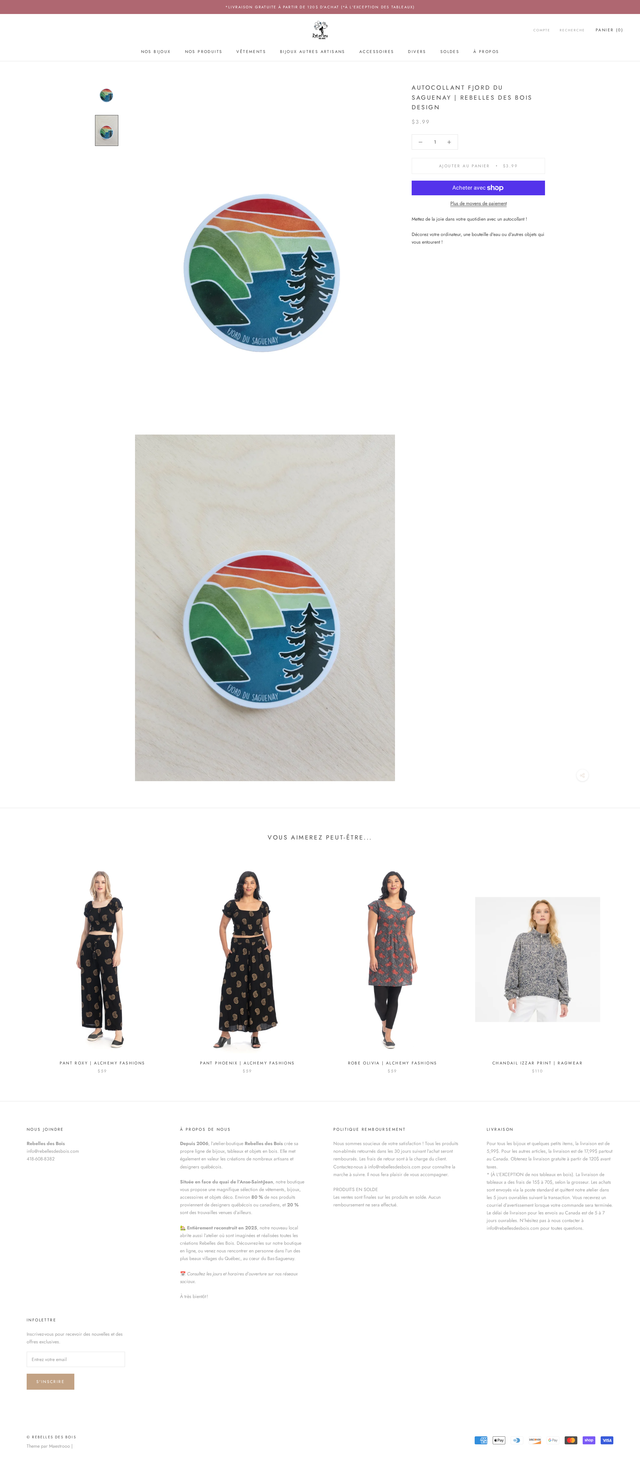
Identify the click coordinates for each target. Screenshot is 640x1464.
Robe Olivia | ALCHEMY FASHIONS (392, 1063)
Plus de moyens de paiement (478, 203)
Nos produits (204, 52)
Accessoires (376, 52)
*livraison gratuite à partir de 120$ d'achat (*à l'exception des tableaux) (320, 7)
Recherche (572, 30)
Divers (417, 52)
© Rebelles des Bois (51, 1437)
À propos (486, 52)
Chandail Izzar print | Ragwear (537, 1063)
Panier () (609, 30)
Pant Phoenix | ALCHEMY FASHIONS (247, 1063)
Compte (541, 30)
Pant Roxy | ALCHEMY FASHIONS (102, 1063)
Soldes (449, 52)
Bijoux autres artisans (312, 52)
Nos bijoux (156, 52)
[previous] (20, 962)
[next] (619, 962)
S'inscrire (50, 1382)
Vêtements (251, 52)
